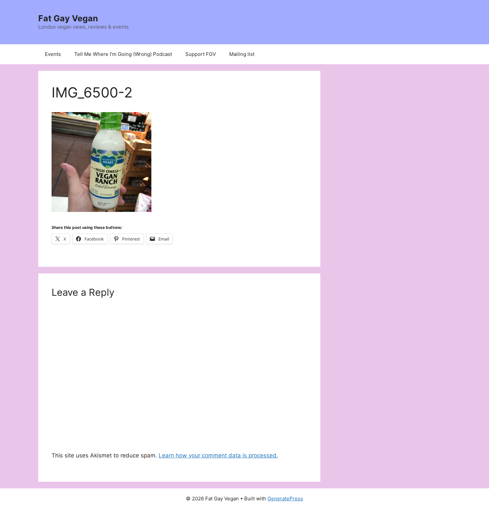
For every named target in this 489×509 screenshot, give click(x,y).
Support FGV (200, 54)
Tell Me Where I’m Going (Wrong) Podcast (123, 54)
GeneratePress (285, 498)
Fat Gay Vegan (68, 18)
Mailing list (241, 54)
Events (53, 54)
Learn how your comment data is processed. (218, 455)
